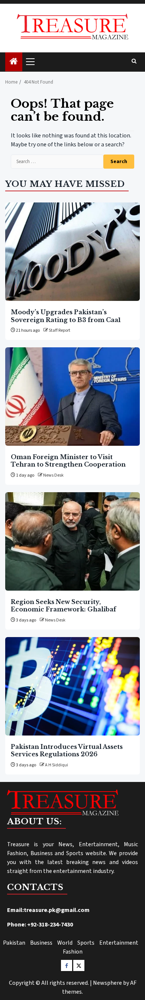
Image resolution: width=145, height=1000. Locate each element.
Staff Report (59, 330)
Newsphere (107, 983)
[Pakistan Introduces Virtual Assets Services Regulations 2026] (72, 686)
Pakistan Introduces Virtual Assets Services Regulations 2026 (67, 750)
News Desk (53, 475)
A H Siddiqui (56, 765)
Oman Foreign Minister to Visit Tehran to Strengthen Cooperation (68, 460)
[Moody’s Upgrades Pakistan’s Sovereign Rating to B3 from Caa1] (72, 251)
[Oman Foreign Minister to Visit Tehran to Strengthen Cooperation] (72, 396)
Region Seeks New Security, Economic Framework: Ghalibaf (63, 605)
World (64, 943)
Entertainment (118, 943)
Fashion (73, 952)
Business (41, 943)
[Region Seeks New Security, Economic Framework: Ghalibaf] (72, 541)
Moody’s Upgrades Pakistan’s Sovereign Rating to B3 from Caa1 (66, 315)
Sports (85, 943)
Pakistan (14, 943)
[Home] (14, 62)
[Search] (134, 62)
